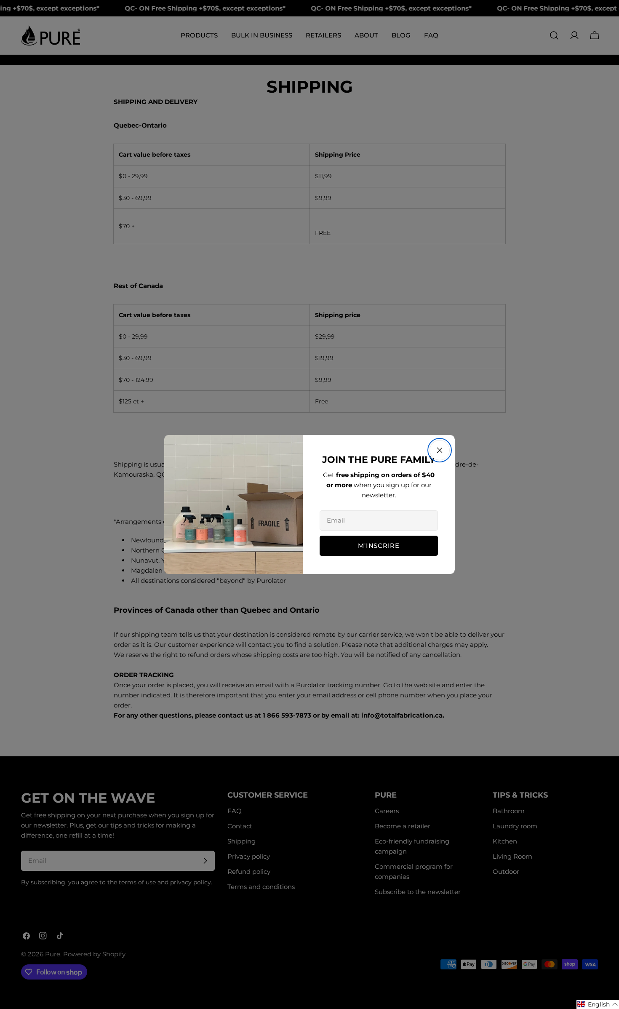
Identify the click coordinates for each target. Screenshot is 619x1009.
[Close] (440, 450)
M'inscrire (379, 546)
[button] (597, 1004)
